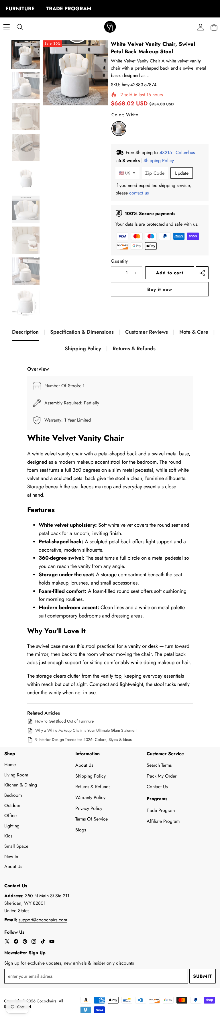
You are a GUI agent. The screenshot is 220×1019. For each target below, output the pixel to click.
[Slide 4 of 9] (25, 147)
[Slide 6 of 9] (25, 209)
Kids (8, 836)
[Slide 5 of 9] (25, 178)
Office (10, 815)
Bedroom (13, 795)
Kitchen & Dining (20, 785)
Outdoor (12, 805)
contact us (139, 193)
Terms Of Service (91, 819)
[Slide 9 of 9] (25, 302)
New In (11, 856)
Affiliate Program (163, 821)
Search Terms (159, 765)
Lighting (11, 826)
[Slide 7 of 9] (25, 240)
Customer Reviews (146, 332)
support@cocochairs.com (43, 919)
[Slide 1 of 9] (25, 54)
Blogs (80, 830)
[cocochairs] (110, 27)
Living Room (16, 775)
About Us (13, 866)
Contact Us (157, 786)
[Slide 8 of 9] (25, 271)
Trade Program (161, 810)
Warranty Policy (90, 797)
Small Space (16, 846)
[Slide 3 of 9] (25, 116)
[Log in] (200, 27)
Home (10, 764)
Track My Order (161, 776)
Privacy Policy (88, 808)
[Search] (19, 27)
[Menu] (6, 27)
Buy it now (159, 289)
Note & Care (193, 332)
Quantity (119, 261)
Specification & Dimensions (82, 332)
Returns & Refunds (134, 348)
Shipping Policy (83, 348)
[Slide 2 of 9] (25, 85)
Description (25, 332)
